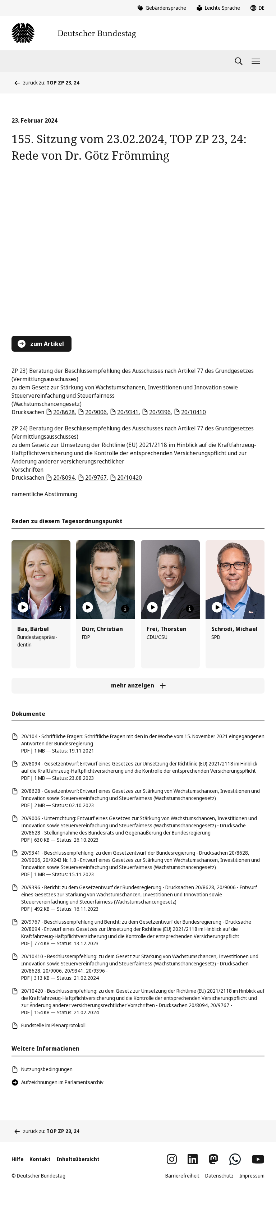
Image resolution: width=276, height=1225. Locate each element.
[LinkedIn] (193, 1159)
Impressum (251, 1175)
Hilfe (18, 1159)
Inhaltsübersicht (78, 1159)
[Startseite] (74, 33)
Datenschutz (219, 1175)
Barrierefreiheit (182, 1175)
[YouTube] (258, 1159)
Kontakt (40, 1159)
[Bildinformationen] (60, 608)
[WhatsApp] (235, 1159)
